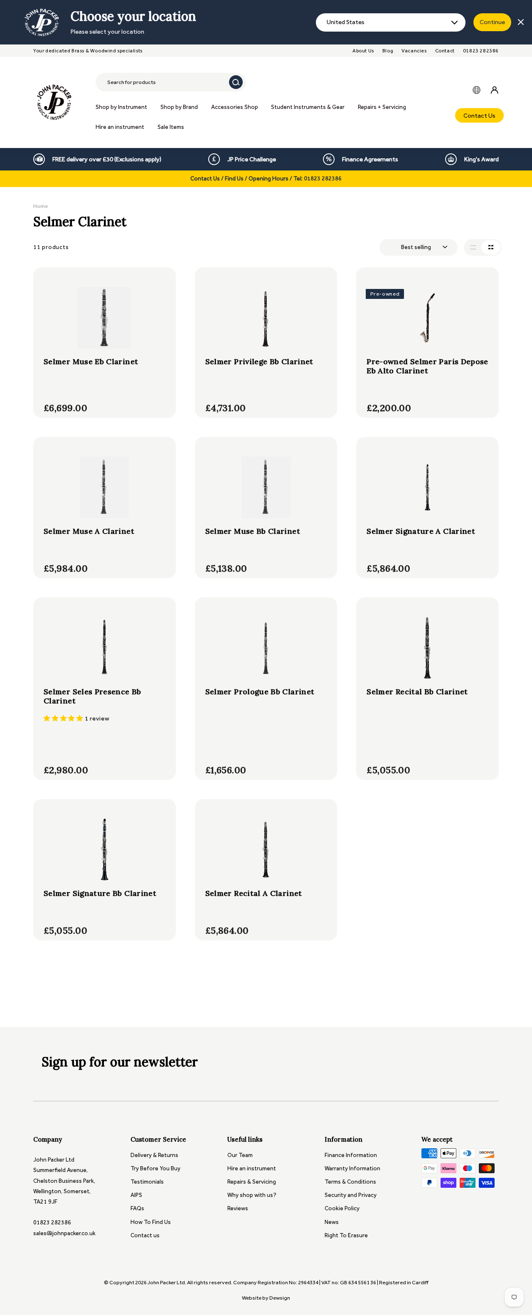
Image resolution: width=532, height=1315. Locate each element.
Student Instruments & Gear (308, 107)
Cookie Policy (342, 1208)
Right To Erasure (346, 1235)
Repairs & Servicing (251, 1181)
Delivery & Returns (154, 1155)
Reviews (237, 1208)
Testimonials (147, 1181)
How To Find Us (151, 1222)
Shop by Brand (179, 107)
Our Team (240, 1155)
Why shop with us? (251, 1195)
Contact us (145, 1235)
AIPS (136, 1195)
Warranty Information (352, 1168)
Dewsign (279, 1298)
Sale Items (171, 127)
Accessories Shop (234, 107)
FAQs (137, 1208)
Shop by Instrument (121, 107)
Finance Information (351, 1155)
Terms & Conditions (350, 1181)
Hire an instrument (120, 127)
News (332, 1222)
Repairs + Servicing (382, 107)
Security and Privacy (351, 1195)
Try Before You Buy (155, 1168)
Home (40, 206)
